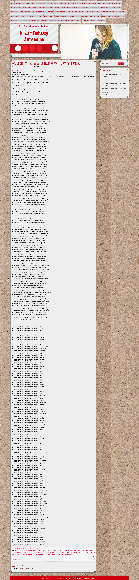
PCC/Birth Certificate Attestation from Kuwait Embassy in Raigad (55, 554)
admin (23, 66)
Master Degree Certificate (61, 16)
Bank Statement (54, 3)
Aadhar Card (18, 3)
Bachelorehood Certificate (43, 3)
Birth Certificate (92, 3)
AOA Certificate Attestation (29, 3)
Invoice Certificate (15, 16)
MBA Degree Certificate (74, 16)
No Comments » (35, 548)
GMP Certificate (49, 12)
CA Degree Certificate (16, 7)
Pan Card (114, 16)
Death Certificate (76, 7)
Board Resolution (106, 3)
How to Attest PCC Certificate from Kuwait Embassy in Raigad (30, 550)
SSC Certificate (85, 20)
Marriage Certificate (49, 16)
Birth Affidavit (83, 3)
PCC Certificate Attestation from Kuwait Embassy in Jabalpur (79, 556)
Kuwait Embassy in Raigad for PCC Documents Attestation (77, 552)
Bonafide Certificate (116, 3)
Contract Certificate (66, 7)
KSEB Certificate (30, 16)
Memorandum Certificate (86, 16)
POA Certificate (44, 20)
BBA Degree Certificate (73, 3)
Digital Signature (96, 7)
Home (12, 3)
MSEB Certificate (106, 16)
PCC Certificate (23, 20)
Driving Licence (14, 12)
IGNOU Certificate (122, 12)
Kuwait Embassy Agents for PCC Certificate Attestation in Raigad (63, 550)
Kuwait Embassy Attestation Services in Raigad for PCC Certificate (44, 552)
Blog (99, 3)
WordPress (94, 578)
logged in (21, 568)
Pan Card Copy (120, 16)
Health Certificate (91, 12)
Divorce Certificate (116, 7)
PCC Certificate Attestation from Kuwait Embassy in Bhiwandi (27, 556)
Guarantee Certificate (80, 12)
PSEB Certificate (52, 20)
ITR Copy (23, 16)
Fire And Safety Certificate (38, 12)
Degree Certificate (86, 7)
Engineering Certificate (25, 12)
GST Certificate (70, 12)
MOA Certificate (97, 16)
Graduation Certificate (59, 12)
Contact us (56, 7)
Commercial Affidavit (37, 7)
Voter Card (93, 20)
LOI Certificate (39, 16)
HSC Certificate (104, 12)
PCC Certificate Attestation (23, 548)
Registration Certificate (63, 20)
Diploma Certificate (105, 7)
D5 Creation (79, 578)
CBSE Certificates (26, 7)
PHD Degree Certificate (34, 20)
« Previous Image (16, 559)
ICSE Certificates (113, 12)
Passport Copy (14, 20)
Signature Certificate (76, 20)
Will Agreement (101, 20)
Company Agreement (47, 7)
